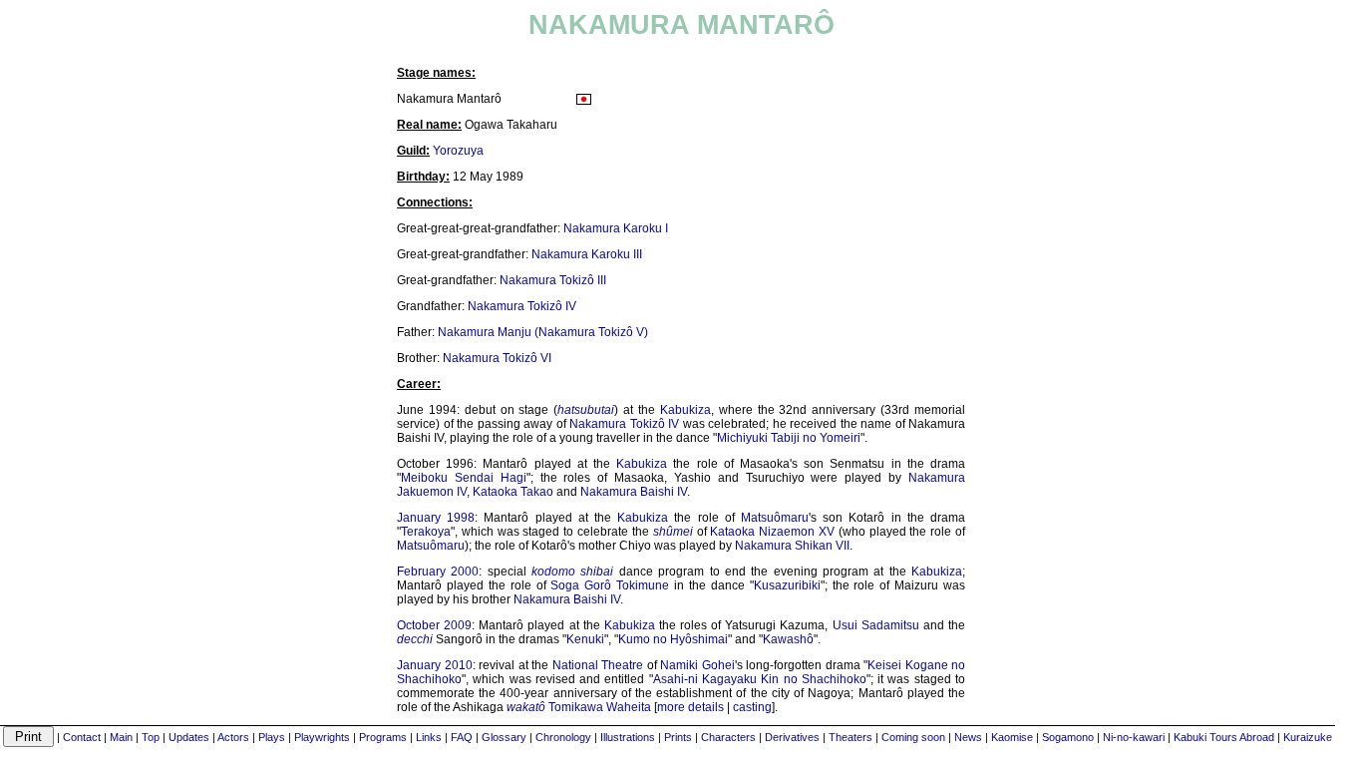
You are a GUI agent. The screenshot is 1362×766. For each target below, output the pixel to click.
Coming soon (913, 737)
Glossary (504, 737)
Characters (728, 737)
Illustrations (627, 737)
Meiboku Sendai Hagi (463, 478)
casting (752, 707)
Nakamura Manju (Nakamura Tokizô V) (543, 332)
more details (690, 707)
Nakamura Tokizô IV (522, 306)
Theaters (850, 737)
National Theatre (598, 665)
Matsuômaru (775, 518)
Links (429, 737)
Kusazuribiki (787, 585)
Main (121, 737)
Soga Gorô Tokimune (609, 585)
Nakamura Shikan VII (792, 546)
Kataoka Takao (513, 492)
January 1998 (436, 518)
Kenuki (585, 639)
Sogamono (1068, 737)
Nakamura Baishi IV (633, 492)
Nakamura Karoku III (586, 254)
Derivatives (792, 737)
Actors (233, 737)
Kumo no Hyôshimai (673, 639)
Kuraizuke (1307, 737)
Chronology (563, 737)
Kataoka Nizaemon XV (772, 532)
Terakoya (426, 532)
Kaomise (1012, 737)
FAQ (462, 737)
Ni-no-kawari (1134, 737)
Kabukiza (685, 410)
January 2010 (435, 665)
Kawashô (788, 639)
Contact (82, 737)
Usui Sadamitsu (876, 625)
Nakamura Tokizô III (553, 280)
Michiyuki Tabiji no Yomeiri (788, 438)
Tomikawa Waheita (599, 707)
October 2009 (434, 625)
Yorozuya (458, 151)
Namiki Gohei (697, 665)
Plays (271, 737)
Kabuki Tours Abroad (1224, 737)
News (968, 737)
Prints (678, 737)
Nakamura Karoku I (615, 228)
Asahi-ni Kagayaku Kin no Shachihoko (759, 679)
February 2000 (438, 571)
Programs (383, 737)
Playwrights (322, 737)
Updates (189, 737)
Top (151, 737)
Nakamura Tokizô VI (497, 358)
